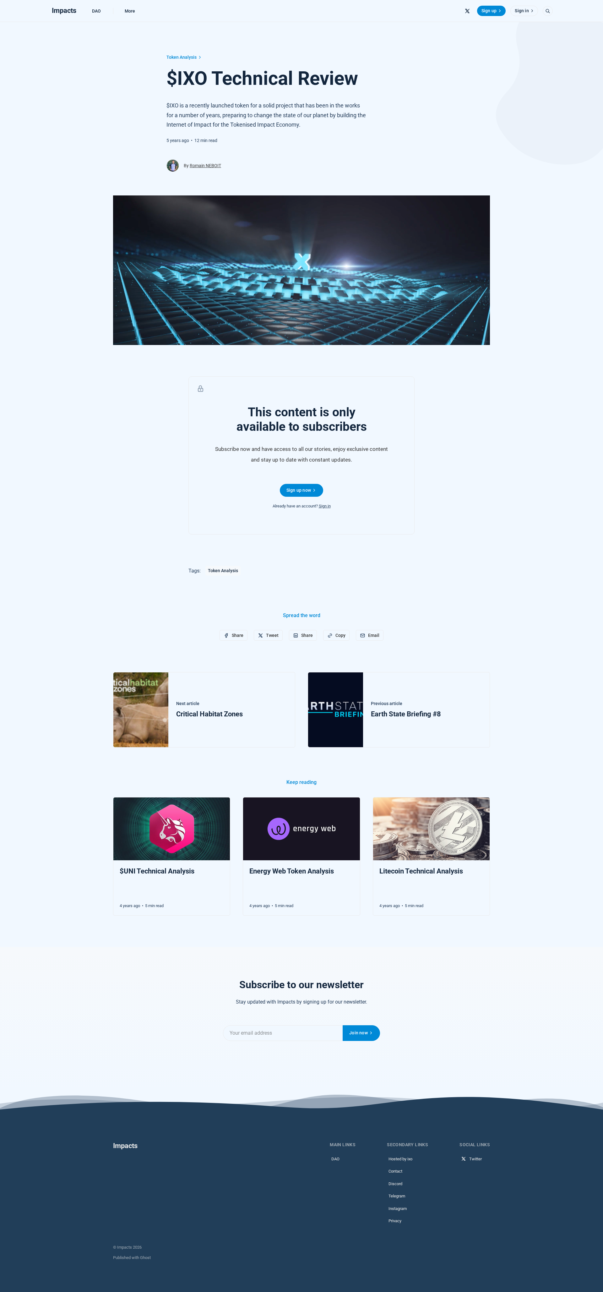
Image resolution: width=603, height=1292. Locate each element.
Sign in (522, 10)
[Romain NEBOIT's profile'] (172, 165)
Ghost (145, 1257)
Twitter (475, 1159)
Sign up (489, 10)
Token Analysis (181, 57)
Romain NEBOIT (205, 165)
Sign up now (298, 490)
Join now (358, 1032)
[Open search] (548, 11)
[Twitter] (467, 11)
